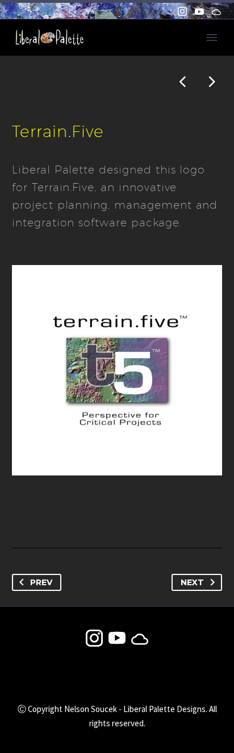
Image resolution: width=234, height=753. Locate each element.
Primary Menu (212, 37)
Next (192, 582)
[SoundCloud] (216, 11)
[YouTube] (199, 11)
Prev (41, 582)
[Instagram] (182, 11)
